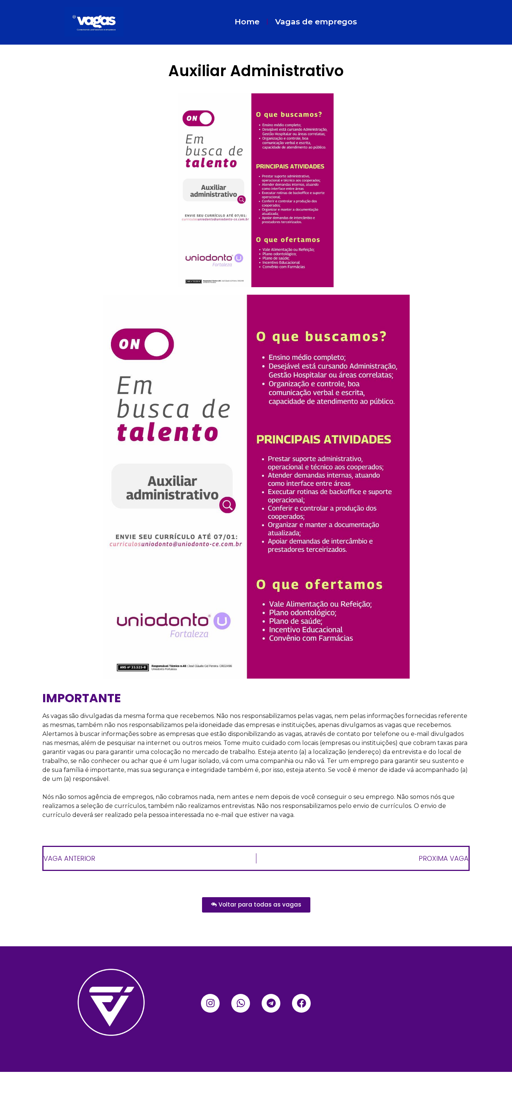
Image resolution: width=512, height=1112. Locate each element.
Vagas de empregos (316, 21)
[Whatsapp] (240, 1003)
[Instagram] (210, 1003)
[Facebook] (301, 1003)
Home (247, 21)
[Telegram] (271, 1003)
